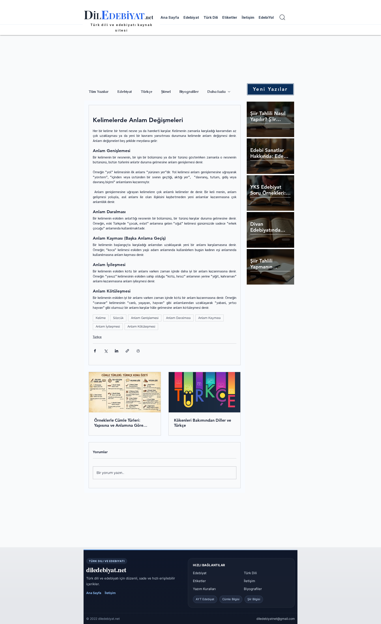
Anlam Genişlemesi (145, 318)
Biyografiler (189, 91)
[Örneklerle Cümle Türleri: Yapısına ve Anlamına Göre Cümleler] (125, 392)
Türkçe (146, 91)
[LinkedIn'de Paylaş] (116, 351)
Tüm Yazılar (98, 91)
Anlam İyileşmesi (108, 326)
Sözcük (118, 318)
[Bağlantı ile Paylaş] (127, 351)
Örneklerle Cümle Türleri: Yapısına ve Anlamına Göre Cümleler (118, 423)
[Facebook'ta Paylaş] (95, 351)
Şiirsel (166, 91)
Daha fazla (216, 91)
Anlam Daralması (178, 318)
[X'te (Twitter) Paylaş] (106, 351)
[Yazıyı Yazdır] (138, 351)
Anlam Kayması (209, 318)
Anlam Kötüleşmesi (141, 326)
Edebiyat (124, 91)
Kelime (101, 318)
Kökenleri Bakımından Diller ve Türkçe (202, 423)
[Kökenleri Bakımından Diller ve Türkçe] (205, 392)
